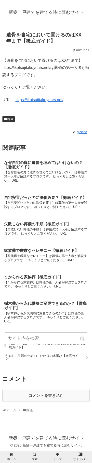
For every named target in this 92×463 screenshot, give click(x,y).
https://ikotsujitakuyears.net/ (39, 100)
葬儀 (10, 119)
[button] (82, 339)
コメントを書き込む (46, 395)
